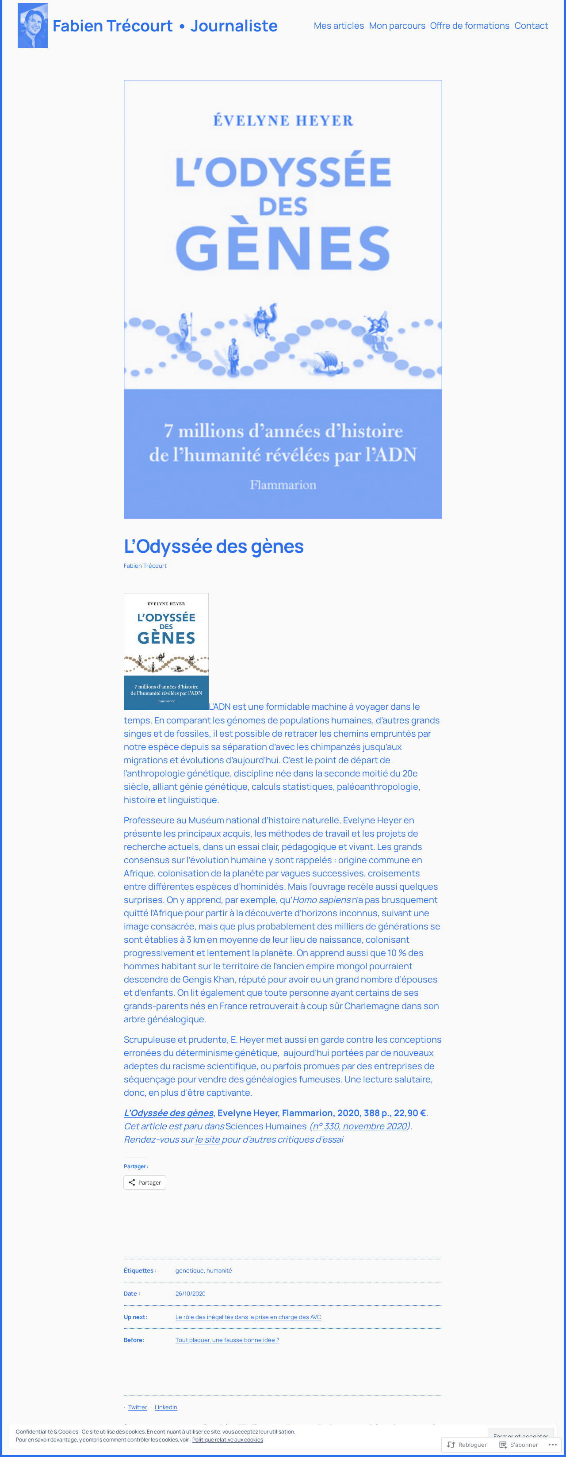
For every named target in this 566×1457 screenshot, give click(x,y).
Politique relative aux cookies (227, 1439)
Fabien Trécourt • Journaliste (165, 25)
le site (207, 1139)
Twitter (137, 1407)
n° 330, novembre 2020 (359, 1126)
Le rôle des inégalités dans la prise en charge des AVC (248, 1317)
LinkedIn (166, 1407)
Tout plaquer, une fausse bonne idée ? (227, 1340)
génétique (190, 1270)
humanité (219, 1270)
